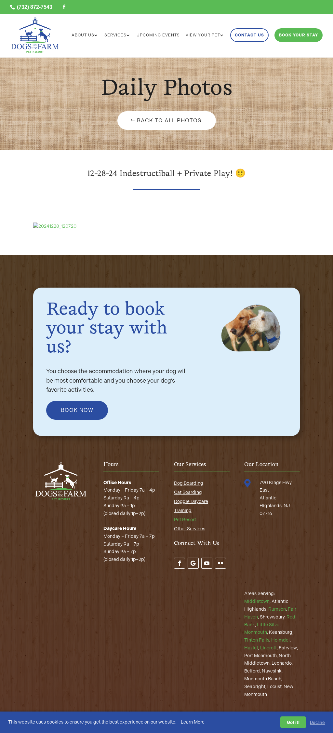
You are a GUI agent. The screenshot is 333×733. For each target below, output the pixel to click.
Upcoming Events (158, 35)
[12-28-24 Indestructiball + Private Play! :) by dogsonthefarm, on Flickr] (54, 226)
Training (183, 510)
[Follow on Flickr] (220, 563)
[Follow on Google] (193, 563)
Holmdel (280, 640)
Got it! (293, 722)
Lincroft (268, 648)
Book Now (77, 410)
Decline (317, 722)
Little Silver (269, 625)
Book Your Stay (298, 35)
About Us (83, 35)
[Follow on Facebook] (179, 563)
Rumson (277, 609)
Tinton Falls (256, 640)
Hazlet (251, 648)
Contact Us (249, 35)
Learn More (193, 722)
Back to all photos (169, 120)
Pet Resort (185, 520)
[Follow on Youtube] (206, 563)
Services (115, 35)
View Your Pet (203, 35)
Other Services (189, 529)
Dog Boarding (188, 483)
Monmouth (255, 632)
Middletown (257, 601)
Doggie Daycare (191, 501)
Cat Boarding (188, 492)
